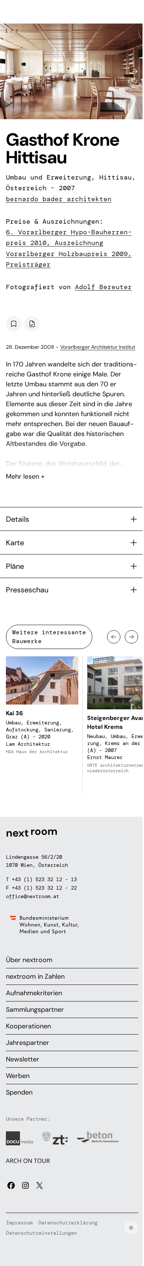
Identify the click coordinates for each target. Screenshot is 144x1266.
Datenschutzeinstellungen (41, 1233)
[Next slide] (134, 71)
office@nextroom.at (32, 896)
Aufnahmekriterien (34, 993)
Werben (18, 1075)
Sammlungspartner (35, 1009)
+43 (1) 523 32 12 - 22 (44, 887)
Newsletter (22, 1059)
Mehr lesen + (72, 457)
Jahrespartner (27, 1042)
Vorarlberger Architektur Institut (97, 347)
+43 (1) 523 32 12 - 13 (44, 879)
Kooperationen (28, 1026)
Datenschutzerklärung (67, 1222)
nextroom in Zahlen (35, 976)
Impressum (19, 1222)
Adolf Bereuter (103, 287)
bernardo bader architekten (59, 199)
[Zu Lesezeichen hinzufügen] (13, 323)
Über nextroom (29, 959)
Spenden (19, 1092)
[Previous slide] (9, 71)
